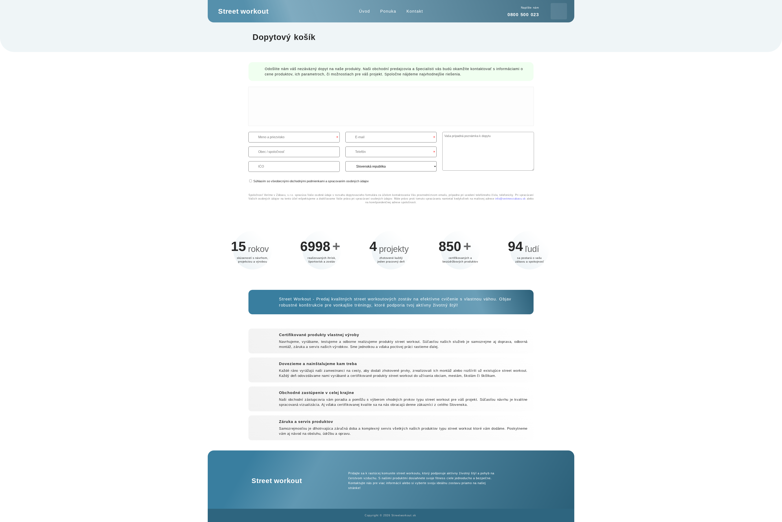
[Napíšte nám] (518, 481)
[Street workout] (258, 11)
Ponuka (388, 11)
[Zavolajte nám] (528, 481)
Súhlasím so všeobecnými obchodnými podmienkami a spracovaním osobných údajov (311, 181)
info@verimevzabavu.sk (510, 198)
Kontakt (414, 11)
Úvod (364, 11)
